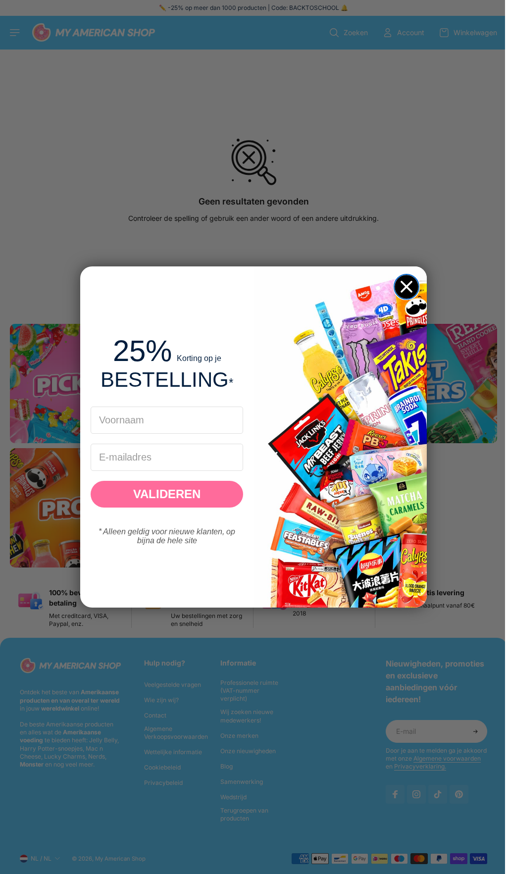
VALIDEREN (164, 494)
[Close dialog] (404, 286)
